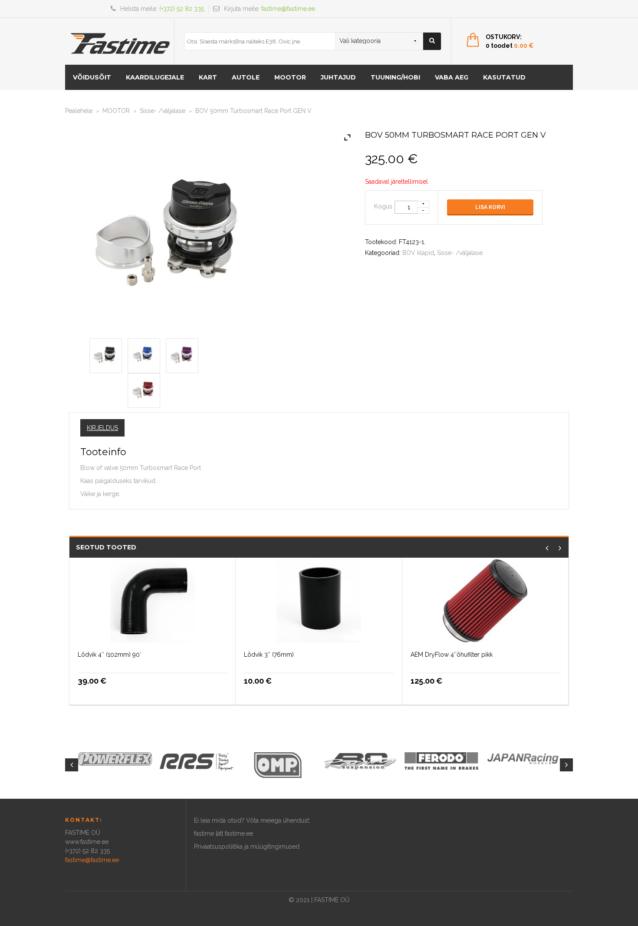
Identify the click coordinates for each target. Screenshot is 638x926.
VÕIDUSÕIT (92, 77)
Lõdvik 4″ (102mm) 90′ (109, 654)
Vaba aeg (451, 77)
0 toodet (510, 45)
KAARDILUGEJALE (155, 77)
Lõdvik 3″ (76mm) (269, 654)
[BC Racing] (360, 760)
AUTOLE (246, 77)
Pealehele (78, 110)
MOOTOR (290, 77)
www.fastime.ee (87, 841)
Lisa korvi (490, 207)
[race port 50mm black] (106, 354)
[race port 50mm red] (144, 388)
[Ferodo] (441, 760)
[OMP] (278, 764)
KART (208, 77)
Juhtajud (338, 77)
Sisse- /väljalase (162, 110)
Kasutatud (504, 77)
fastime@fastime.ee (288, 8)
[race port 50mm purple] (182, 354)
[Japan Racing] (523, 757)
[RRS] (196, 761)
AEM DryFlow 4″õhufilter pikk (452, 654)
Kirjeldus (102, 427)
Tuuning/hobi (395, 77)
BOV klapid (418, 252)
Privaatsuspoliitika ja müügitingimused (246, 846)
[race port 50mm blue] (144, 354)
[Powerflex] (115, 758)
